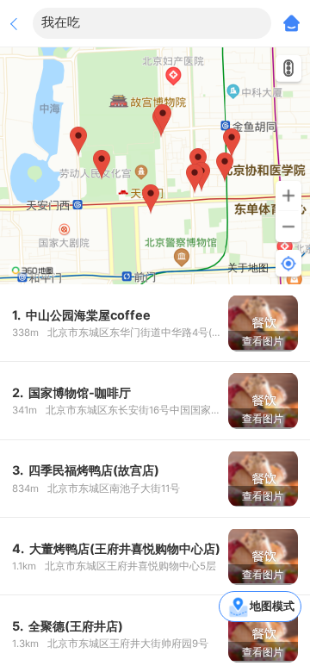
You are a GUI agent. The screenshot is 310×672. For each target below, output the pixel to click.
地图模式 (272, 606)
